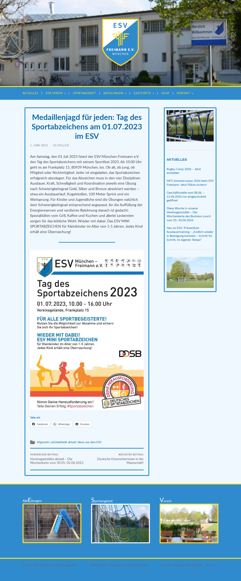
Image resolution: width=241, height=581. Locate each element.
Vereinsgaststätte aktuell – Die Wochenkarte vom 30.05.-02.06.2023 (56, 459)
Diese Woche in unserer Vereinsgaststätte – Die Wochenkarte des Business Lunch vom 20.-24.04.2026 (189, 214)
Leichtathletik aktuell (63, 442)
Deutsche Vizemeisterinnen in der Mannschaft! (120, 459)
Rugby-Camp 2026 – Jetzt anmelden (184, 171)
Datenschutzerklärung (129, 565)
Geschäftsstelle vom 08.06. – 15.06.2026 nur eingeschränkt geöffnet (186, 196)
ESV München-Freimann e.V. (55, 565)
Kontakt (183, 93)
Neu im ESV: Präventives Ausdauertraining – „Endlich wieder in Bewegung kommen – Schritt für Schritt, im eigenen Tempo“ (190, 233)
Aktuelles (30, 93)
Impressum (98, 565)
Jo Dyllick (61, 145)
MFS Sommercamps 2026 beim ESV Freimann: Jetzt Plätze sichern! (190, 182)
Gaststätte (142, 93)
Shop (165, 93)
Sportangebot (84, 93)
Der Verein (54, 93)
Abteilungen (113, 93)
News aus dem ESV (89, 442)
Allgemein (43, 442)
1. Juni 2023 (39, 145)
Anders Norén (190, 565)
